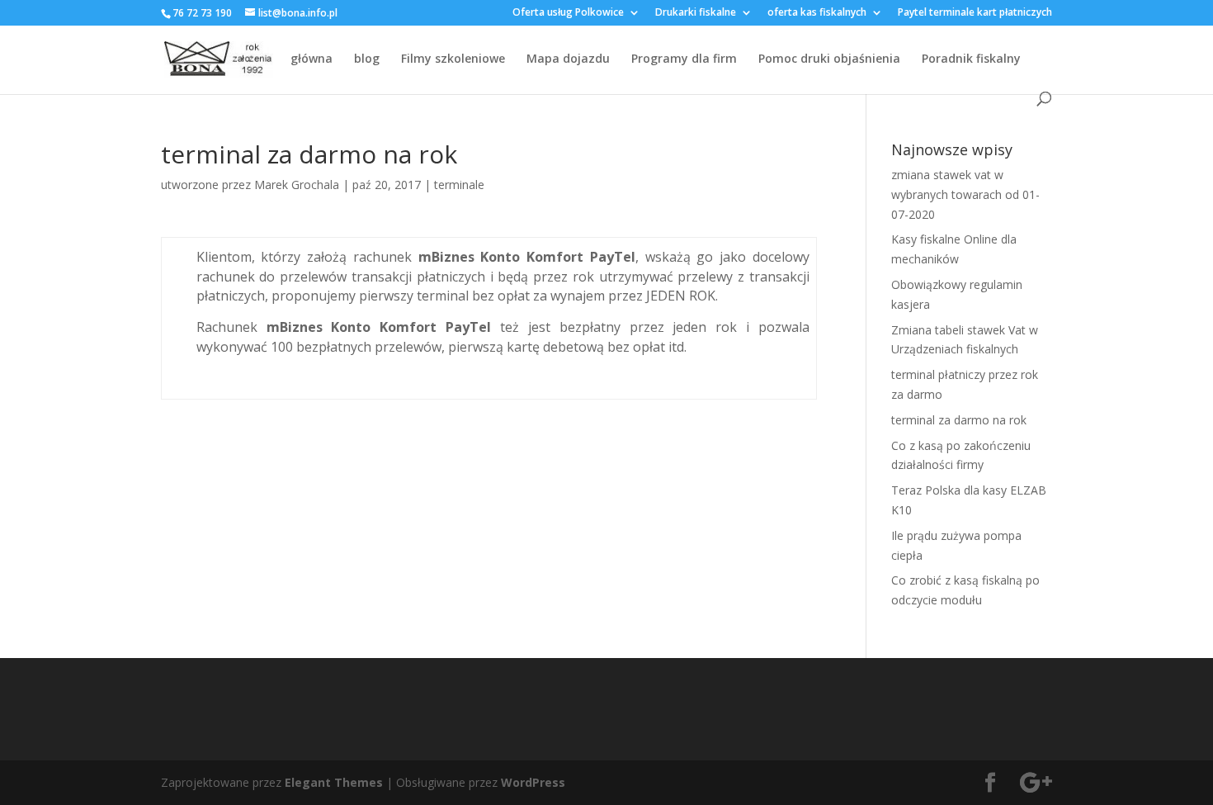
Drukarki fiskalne (695, 13)
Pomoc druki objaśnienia (829, 59)
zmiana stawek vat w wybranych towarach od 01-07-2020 (965, 194)
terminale (459, 184)
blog (367, 59)
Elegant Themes (334, 782)
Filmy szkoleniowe (453, 59)
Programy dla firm (684, 59)
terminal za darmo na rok (959, 420)
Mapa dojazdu (568, 59)
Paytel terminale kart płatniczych (975, 13)
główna (311, 59)
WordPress (533, 782)
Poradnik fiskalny (971, 59)
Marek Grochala (296, 184)
